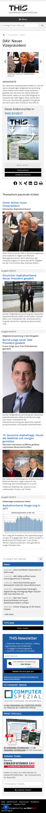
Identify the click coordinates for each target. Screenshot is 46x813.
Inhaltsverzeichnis (23, 174)
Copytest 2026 (19, 804)
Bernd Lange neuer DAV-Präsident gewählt (18, 341)
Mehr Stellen (23, 628)
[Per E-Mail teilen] (35, 183)
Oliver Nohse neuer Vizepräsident (15, 204)
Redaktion (35, 802)
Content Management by (12, 808)
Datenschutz (12, 802)
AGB (3, 802)
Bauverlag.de (7, 810)
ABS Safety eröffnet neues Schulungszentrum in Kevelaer (20, 577)
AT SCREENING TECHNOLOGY (16, 747)
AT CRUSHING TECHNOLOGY (20, 748)
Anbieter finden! (24, 790)
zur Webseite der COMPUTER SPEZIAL (20, 707)
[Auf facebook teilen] (15, 184)
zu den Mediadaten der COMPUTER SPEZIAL (22, 705)
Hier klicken (26, 664)
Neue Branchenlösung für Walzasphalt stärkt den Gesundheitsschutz (22, 583)
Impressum (24, 802)
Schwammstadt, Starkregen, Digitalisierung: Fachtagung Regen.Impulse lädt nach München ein (22, 591)
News (22, 35)
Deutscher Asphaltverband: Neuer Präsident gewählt (20, 277)
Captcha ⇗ (32, 667)
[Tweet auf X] (20, 184)
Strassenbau (12, 35)
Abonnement (23, 170)
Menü (24, 19)
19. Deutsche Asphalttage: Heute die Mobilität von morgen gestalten (23, 438)
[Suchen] (42, 25)
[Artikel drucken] (40, 183)
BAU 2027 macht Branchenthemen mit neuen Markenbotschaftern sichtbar (16, 600)
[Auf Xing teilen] (25, 184)
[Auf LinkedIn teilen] (30, 184)
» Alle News (9, 614)
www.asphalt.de (9, 81)
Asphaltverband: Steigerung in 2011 (21, 507)
